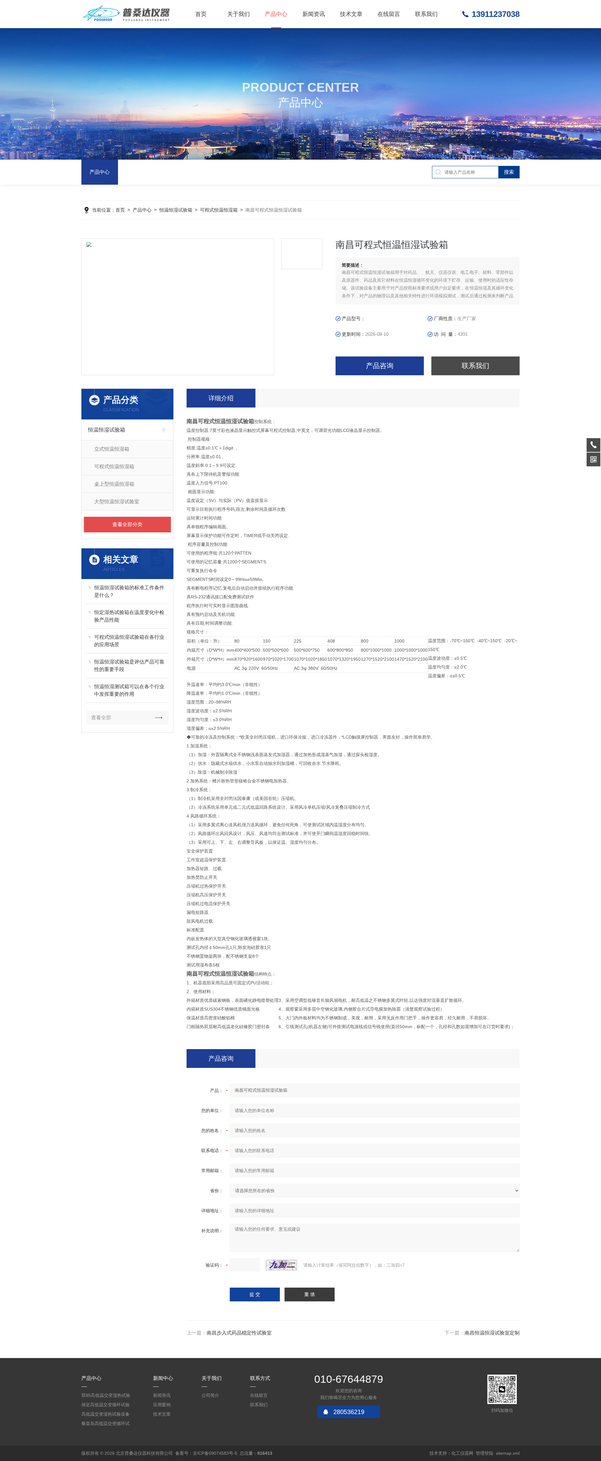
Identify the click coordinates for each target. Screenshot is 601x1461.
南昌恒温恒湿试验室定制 (492, 1332)
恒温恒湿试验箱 (175, 210)
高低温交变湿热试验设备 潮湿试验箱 (105, 1415)
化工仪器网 (462, 1453)
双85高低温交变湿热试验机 (105, 1396)
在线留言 (389, 14)
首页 (201, 14)
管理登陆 (484, 1453)
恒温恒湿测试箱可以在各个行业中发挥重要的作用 (129, 690)
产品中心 (276, 14)
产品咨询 (379, 366)
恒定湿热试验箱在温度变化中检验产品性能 (129, 616)
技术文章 (351, 14)
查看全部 (101, 717)
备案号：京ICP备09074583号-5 (206, 1453)
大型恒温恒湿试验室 (116, 501)
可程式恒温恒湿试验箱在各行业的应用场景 (129, 640)
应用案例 (162, 1404)
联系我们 (426, 14)
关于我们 (238, 14)
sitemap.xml (508, 1453)
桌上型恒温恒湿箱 (114, 484)
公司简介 (210, 1395)
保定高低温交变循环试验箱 (105, 1405)
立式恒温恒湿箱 (111, 449)
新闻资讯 (313, 14)
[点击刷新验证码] (281, 1265)
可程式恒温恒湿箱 (219, 210)
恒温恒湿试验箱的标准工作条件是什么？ (129, 591)
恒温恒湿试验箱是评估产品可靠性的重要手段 (129, 665)
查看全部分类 (127, 524)
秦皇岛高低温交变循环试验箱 (105, 1424)
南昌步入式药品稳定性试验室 (239, 1332)
